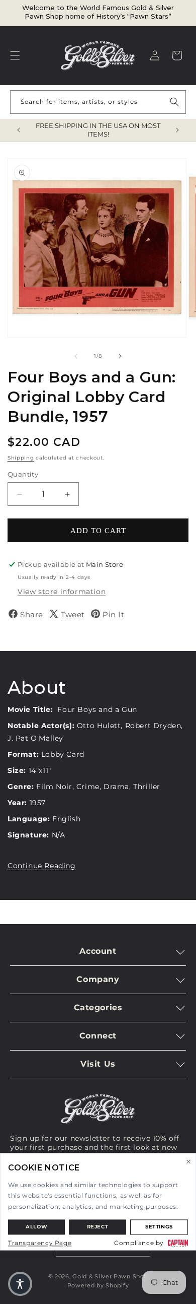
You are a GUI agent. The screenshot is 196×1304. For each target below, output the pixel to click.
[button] (15, 55)
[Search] (174, 102)
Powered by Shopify (98, 1285)
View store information (62, 591)
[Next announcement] (177, 130)
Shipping (21, 457)
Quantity (23, 474)
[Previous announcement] (19, 130)
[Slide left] (76, 356)
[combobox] (98, 102)
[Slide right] (120, 356)
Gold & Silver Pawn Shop (110, 1276)
